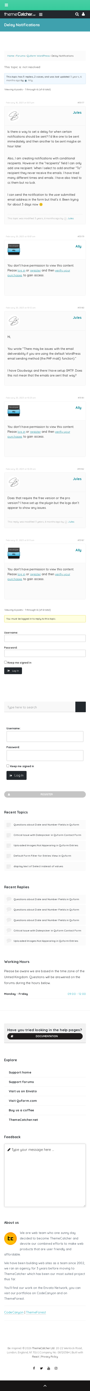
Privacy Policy (49, 1356)
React (35, 1356)
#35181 (81, 397)
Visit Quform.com (23, 1101)
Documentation (47, 1036)
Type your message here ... (33, 1149)
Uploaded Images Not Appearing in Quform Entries (46, 845)
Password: (10, 647)
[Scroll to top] (45, 1385)
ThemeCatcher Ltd (43, 1348)
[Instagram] (56, 1368)
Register (47, 794)
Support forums (21, 1082)
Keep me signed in (19, 662)
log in (21, 270)
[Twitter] (41, 1368)
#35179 (81, 236)
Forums (20, 55)
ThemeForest (36, 1312)
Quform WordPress (38, 55)
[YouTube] (48, 1368)
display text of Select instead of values (38, 866)
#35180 (81, 307)
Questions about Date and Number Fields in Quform (46, 824)
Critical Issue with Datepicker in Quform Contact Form (47, 835)
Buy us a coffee (21, 1110)
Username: (11, 632)
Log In (15, 670)
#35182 (80, 469)
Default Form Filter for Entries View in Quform (42, 855)
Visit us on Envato (23, 1091)
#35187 (81, 540)
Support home (20, 1072)
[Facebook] (34, 1368)
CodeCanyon (14, 1312)
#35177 (81, 102)
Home (10, 55)
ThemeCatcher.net (23, 1120)
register (35, 270)
